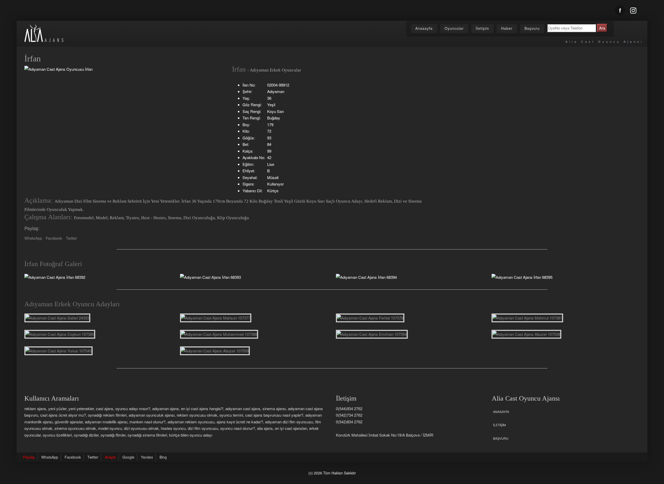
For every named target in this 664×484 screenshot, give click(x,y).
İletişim (482, 28)
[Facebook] (620, 10)
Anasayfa (424, 28)
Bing (163, 457)
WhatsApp (33, 238)
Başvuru (532, 28)
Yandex (147, 457)
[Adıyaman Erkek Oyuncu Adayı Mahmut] (527, 318)
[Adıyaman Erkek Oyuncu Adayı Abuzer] (526, 334)
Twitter (71, 238)
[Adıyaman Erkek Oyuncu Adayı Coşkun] (59, 334)
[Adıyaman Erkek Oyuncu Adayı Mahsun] (215, 318)
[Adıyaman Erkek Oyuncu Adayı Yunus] (58, 350)
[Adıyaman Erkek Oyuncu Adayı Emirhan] (372, 334)
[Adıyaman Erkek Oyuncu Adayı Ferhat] (370, 318)
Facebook (54, 238)
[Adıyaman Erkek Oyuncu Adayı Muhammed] (219, 334)
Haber (507, 28)
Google (128, 457)
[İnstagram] (633, 10)
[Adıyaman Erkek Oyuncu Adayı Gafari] (57, 318)
